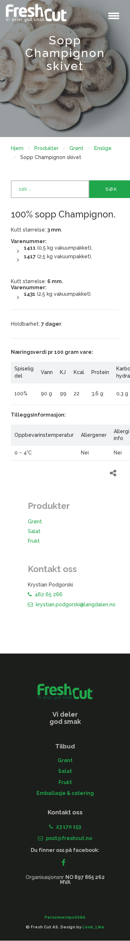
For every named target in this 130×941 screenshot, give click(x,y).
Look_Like (93, 926)
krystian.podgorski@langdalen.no (76, 604)
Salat (34, 531)
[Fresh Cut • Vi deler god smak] (36, 13)
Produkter (46, 148)
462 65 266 (48, 594)
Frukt (34, 541)
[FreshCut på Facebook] (65, 863)
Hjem (17, 148)
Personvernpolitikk (65, 917)
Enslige (103, 148)
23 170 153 (68, 827)
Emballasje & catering (65, 793)
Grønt (76, 148)
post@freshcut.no (69, 838)
